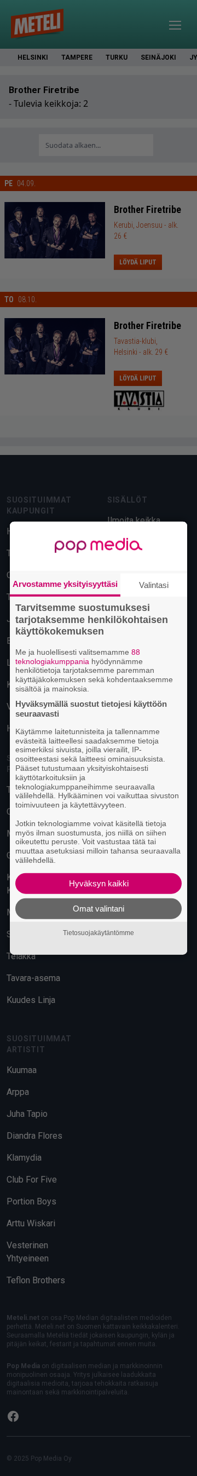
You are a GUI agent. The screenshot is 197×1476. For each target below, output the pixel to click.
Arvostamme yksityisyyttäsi (65, 584)
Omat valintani (98, 908)
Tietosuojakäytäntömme (98, 933)
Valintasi (154, 585)
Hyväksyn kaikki (99, 882)
